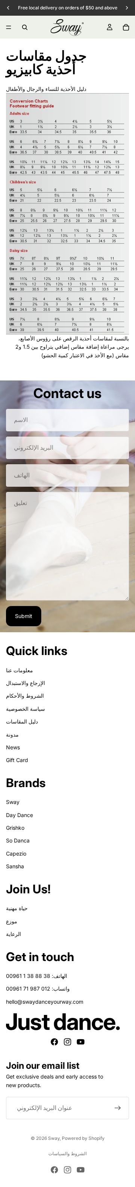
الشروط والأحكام (25, 695)
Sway (13, 802)
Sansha (15, 866)
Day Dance (19, 815)
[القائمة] (8, 27)
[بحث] (24, 27)
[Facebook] (54, 1041)
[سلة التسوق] (126, 27)
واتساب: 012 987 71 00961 (38, 988)
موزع (11, 921)
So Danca (18, 840)
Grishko (15, 828)
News (13, 747)
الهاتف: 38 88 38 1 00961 (36, 976)
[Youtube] (80, 1041)
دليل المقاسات (22, 721)
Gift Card (17, 760)
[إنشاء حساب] (118, 1108)
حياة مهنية (17, 908)
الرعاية (13, 934)
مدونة (12, 734)
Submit (23, 616)
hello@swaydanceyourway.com (44, 1001)
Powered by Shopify (83, 1138)
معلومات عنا (19, 670)
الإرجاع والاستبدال (25, 683)
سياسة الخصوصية (25, 709)
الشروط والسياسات (67, 1153)
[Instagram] (67, 1041)
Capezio (16, 853)
